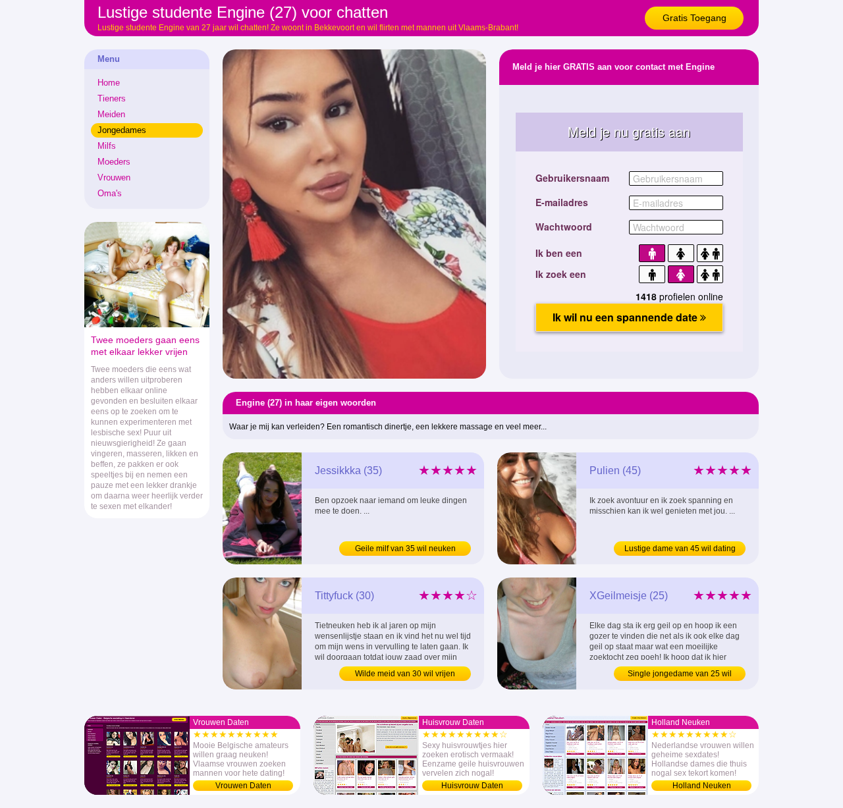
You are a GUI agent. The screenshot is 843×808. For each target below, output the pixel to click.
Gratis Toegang (694, 18)
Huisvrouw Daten (472, 785)
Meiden (111, 114)
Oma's (109, 193)
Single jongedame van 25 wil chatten (680, 675)
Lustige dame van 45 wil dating (680, 548)
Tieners (111, 98)
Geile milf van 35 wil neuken (405, 548)
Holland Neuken (701, 785)
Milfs (106, 146)
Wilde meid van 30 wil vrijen (405, 673)
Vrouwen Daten (243, 785)
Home (108, 83)
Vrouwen (113, 177)
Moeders (113, 162)
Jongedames (121, 130)
